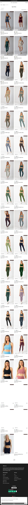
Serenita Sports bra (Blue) (17, 331)
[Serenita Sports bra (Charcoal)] (7, 319)
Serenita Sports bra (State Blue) (18, 182)
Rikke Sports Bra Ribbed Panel (5, 454)
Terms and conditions (5, 477)
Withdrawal (15, 480)
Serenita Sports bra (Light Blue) (5, 356)
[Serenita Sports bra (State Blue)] (20, 170)
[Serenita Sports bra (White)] (7, 394)
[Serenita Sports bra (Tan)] (7, 95)
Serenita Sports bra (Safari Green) (18, 207)
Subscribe (14, 503)
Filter (2, 8)
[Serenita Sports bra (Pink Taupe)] (7, 120)
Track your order (16, 477)
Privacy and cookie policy (6, 478)
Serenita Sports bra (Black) (4, 381)
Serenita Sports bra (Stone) (4, 182)
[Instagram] (16, 487)
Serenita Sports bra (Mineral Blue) (19, 132)
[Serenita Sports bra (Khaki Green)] (7, 269)
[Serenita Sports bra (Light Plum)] (20, 145)
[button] (25, 2)
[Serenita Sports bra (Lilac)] (7, 419)
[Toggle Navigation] (1, 2)
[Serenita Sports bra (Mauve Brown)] (20, 71)
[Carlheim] (14, 2)
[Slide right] (27, 0)
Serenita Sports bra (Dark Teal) (5, 306)
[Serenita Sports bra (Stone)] (7, 170)
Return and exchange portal (17, 478)
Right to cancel (5, 481)
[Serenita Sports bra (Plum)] (7, 220)
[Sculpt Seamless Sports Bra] (7, 21)
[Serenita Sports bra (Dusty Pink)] (20, 294)
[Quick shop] (13, 30)
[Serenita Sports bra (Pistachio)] (20, 419)
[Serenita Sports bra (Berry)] (20, 369)
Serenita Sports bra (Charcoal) (5, 331)
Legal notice (4, 474)
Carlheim (14, 504)
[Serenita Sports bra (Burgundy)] (20, 344)
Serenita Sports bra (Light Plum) (18, 157)
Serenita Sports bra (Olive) (4, 256)
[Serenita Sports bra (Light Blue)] (7, 344)
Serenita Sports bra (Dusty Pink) (18, 306)
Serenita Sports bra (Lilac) (4, 430)
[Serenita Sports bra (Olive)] (7, 245)
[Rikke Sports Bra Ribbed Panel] (7, 444)
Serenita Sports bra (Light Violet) (5, 157)
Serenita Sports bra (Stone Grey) (18, 107)
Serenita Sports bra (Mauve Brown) (19, 82)
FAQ (14, 474)
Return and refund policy (6, 483)
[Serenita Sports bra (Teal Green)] (20, 394)
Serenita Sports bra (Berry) (18, 381)
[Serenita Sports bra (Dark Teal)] (7, 294)
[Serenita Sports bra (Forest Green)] (20, 269)
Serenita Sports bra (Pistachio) (18, 430)
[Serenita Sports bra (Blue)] (20, 319)
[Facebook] (12, 487)
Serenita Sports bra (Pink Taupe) (5, 132)
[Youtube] (14, 487)
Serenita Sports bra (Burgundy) (18, 356)
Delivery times (5, 480)
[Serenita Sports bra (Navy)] (20, 245)
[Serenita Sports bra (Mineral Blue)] (20, 120)
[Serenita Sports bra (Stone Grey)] (20, 95)
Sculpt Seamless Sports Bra (4, 33)
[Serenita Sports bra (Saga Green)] (7, 195)
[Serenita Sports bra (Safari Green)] (20, 195)
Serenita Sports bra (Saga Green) (5, 207)
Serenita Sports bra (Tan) (4, 107)
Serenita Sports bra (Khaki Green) (5, 281)
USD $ (14, 496)
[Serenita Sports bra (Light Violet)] (7, 145)
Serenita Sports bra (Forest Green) (18, 281)
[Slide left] (0, 0)
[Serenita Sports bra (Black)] (7, 369)
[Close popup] (26, 497)
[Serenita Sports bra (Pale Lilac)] (20, 220)
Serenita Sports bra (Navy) (17, 256)
